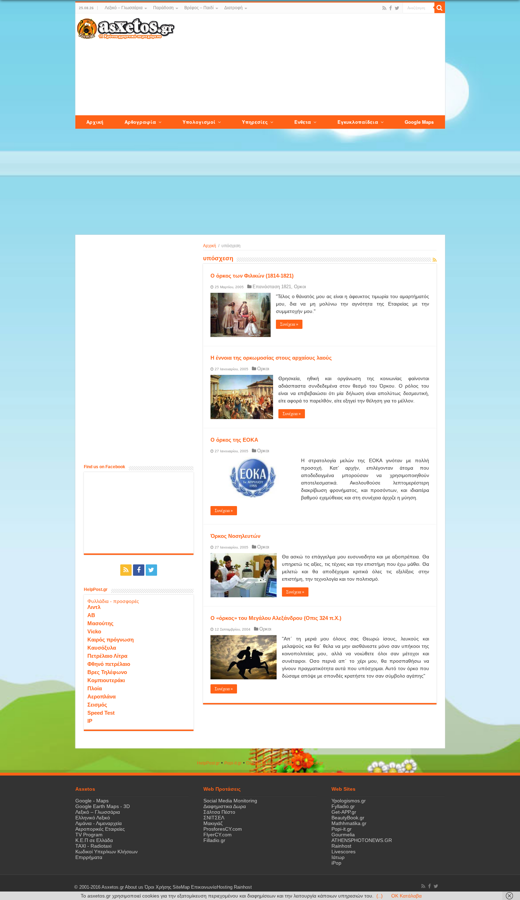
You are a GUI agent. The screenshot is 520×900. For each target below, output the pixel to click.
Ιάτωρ (338, 857)
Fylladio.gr (343, 806)
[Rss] (384, 8)
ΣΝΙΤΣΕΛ (213, 817)
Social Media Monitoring (230, 800)
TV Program (89, 834)
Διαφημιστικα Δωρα (224, 806)
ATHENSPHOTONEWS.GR (361, 840)
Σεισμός (97, 705)
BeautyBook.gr (347, 817)
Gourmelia (343, 834)
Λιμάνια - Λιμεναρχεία (98, 823)
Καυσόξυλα (101, 648)
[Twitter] (397, 8)
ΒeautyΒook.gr (309, 763)
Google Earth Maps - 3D (102, 806)
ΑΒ (91, 615)
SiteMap (181, 887)
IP (89, 721)
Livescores (343, 851)
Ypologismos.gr (348, 800)
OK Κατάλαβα (406, 896)
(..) (379, 896)
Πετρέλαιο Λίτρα (107, 656)
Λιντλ (93, 607)
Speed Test (101, 713)
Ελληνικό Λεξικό (92, 817)
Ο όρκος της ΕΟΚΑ (234, 440)
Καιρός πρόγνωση (110, 640)
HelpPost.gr (208, 763)
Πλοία (94, 688)
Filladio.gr (214, 840)
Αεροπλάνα (101, 696)
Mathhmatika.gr (348, 823)
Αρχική (209, 245)
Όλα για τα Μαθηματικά (268, 763)
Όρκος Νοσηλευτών (235, 536)
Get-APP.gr (343, 812)
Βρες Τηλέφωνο (107, 672)
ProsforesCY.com (222, 829)
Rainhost (341, 846)
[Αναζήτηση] (439, 7)
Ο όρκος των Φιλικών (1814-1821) (252, 276)
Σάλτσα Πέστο (219, 812)
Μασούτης (100, 623)
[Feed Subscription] (435, 260)
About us (134, 887)
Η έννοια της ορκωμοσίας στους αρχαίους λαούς (271, 358)
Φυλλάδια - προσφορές (113, 601)
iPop (336, 863)
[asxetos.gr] (125, 27)
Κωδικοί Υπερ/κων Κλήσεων (106, 851)
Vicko (94, 631)
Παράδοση (163, 7)
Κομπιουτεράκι (106, 680)
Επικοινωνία (204, 887)
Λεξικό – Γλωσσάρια (124, 7)
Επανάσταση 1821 (272, 286)
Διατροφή (233, 7)
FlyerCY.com (217, 834)
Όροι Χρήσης (158, 887)
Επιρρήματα (88, 857)
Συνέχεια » (289, 324)
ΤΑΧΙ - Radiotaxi (93, 846)
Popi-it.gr (233, 763)
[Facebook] (390, 8)
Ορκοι (300, 286)
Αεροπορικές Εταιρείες (100, 829)
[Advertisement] (309, 64)
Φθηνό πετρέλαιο (108, 664)
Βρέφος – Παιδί (199, 7)
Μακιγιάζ (213, 823)
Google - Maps (92, 800)
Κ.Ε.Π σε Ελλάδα (94, 840)
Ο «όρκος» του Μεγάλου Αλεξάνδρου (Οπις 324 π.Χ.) (275, 618)
